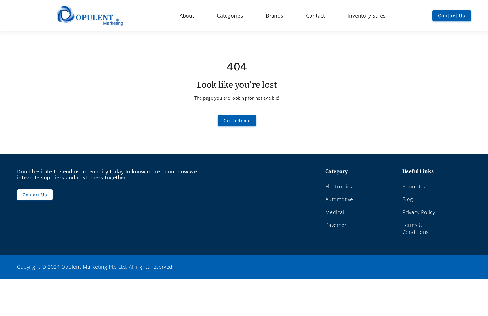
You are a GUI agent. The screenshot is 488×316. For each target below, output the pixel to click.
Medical (335, 212)
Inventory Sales (367, 15)
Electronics (338, 186)
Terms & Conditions (415, 228)
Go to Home (236, 120)
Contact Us (451, 15)
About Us (413, 186)
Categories (230, 15)
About (187, 15)
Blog (407, 199)
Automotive (339, 199)
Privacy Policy (418, 212)
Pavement (337, 225)
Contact (315, 15)
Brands (275, 15)
